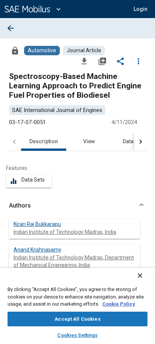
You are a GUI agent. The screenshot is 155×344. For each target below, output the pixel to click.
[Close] (140, 275)
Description (43, 141)
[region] (77, 306)
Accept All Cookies (77, 319)
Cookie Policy (118, 304)
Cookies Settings (77, 335)
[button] (77, 206)
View (89, 141)
